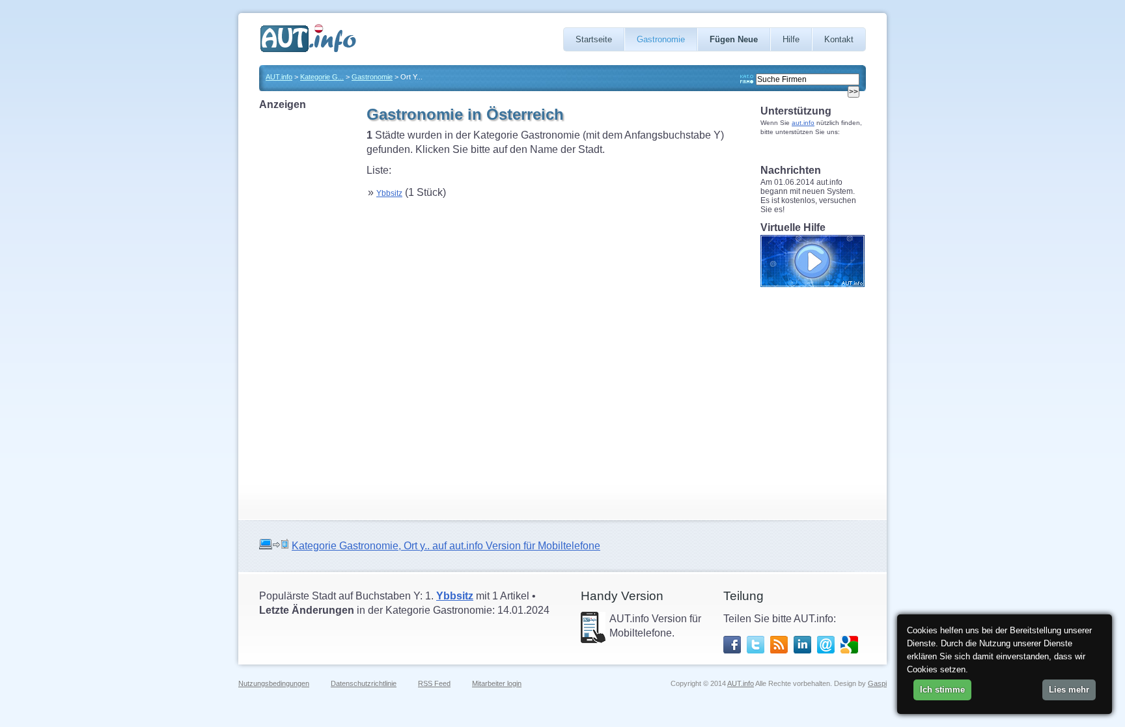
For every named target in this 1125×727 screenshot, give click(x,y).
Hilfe (791, 39)
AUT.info (279, 77)
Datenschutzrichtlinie (363, 683)
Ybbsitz (389, 193)
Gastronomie (661, 39)
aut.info (803, 122)
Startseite (594, 39)
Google (849, 644)
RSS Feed (434, 683)
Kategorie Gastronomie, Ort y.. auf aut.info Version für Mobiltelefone (446, 545)
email (826, 644)
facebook (732, 644)
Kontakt (839, 39)
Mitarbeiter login (496, 683)
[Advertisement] (311, 307)
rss (779, 644)
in (802, 644)
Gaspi (877, 683)
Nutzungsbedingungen (273, 683)
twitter (755, 644)
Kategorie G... (322, 77)
